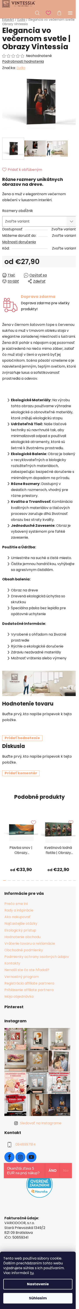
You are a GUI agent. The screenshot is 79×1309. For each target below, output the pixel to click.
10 (51, 880)
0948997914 (25, 1144)
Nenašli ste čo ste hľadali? (26, 969)
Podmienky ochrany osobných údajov (36, 956)
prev (4, 828)
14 (69, 880)
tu (32, 1272)
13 (65, 880)
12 (60, 880)
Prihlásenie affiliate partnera (29, 989)
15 (74, 880)
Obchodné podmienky (23, 950)
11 (55, 880)
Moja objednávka (19, 996)
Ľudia (20, 67)
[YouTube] (31, 1157)
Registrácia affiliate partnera (29, 983)
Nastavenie (38, 1284)
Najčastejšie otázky (20, 923)
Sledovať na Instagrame (40, 1123)
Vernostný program (21, 976)
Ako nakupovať (17, 916)
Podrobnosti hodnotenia (23, 61)
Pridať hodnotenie (22, 737)
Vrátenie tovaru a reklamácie (29, 943)
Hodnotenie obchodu (22, 936)
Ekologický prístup (20, 930)
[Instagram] (20, 1157)
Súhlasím (38, 1298)
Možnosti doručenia (19, 241)
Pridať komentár (21, 773)
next (74, 828)
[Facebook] (9, 1157)
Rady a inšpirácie (18, 910)
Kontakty (12, 963)
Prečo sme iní (16, 903)
